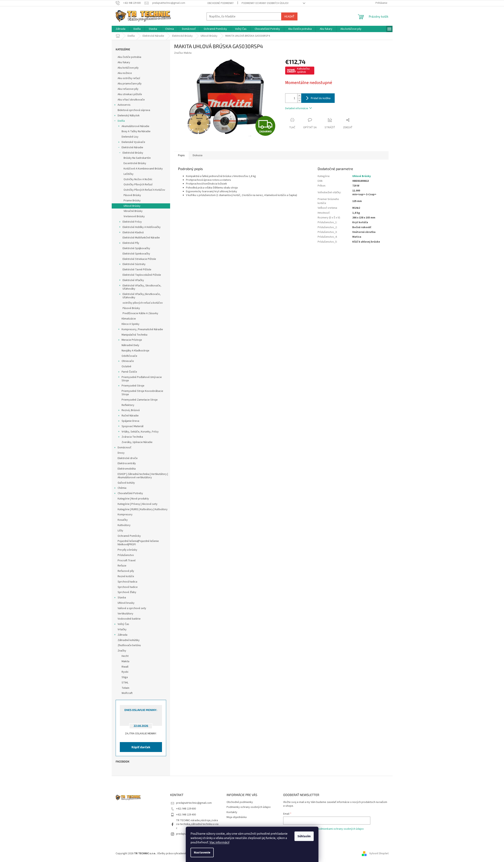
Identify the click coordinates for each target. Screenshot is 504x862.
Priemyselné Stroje (133, 386)
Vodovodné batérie (129, 619)
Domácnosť (124, 448)
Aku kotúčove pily (128, 68)
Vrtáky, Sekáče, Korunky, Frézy (140, 432)
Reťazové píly (126, 571)
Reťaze (122, 566)
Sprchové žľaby (127, 592)
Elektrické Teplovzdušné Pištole (142, 275)
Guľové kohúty (126, 483)
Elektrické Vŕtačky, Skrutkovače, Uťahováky (142, 287)
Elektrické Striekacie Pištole (139, 259)
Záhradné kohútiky (129, 640)
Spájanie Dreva (130, 421)
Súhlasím (304, 836)
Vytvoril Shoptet (379, 853)
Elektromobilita (127, 469)
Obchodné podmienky (220, 3)
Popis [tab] (181, 155)
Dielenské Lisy (130, 137)
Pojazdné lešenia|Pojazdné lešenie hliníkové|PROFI (138, 542)
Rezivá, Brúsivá (131, 410)
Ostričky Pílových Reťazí (138, 185)
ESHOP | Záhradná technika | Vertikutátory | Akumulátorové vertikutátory (143, 475)
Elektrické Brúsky (133, 153)
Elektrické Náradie (132, 147)
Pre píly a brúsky (127, 550)
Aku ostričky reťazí (129, 78)
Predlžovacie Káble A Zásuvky (140, 313)
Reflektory (128, 405)
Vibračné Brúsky (133, 211)
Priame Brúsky (132, 201)
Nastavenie (202, 852)
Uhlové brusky (126, 603)
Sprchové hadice (128, 587)
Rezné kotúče (126, 576)
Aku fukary (124, 62)
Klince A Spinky (130, 324)
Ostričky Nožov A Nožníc (138, 179)
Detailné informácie (296, 108)
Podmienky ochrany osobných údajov (265, 3)
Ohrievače (128, 361)
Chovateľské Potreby (130, 493)
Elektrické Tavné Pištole (137, 270)
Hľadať (289, 16)
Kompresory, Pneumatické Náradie (142, 329)
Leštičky (128, 174)
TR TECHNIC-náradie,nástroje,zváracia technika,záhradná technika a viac (197, 824)
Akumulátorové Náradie (135, 126)
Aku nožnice (125, 73)
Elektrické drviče (128, 458)
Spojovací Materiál (132, 426)
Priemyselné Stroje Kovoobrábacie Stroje (142, 392)
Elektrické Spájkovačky (136, 248)
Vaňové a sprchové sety (132, 608)
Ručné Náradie (130, 416)
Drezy (121, 453)
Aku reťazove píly (128, 89)
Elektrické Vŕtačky (133, 280)
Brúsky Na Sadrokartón (137, 158)
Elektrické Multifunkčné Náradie (141, 238)
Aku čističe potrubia (129, 57)
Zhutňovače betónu (129, 645)
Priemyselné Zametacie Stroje (140, 400)
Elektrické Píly (131, 243)
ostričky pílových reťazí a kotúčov (143, 303)
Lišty (120, 531)
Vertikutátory (125, 614)
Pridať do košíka (321, 98)
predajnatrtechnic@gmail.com (194, 803)
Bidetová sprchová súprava (134, 110)
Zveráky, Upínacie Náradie (137, 442)
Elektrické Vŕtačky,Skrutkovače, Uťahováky (142, 295)
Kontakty (232, 812)
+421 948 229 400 (186, 815)
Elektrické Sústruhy (134, 264)
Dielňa (121, 121)
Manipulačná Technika (134, 335)
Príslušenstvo (126, 555)
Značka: (183, 53)
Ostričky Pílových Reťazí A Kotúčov (144, 190)
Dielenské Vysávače (133, 142)
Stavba (122, 598)
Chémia (122, 488)
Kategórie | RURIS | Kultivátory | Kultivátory (143, 509)
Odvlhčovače (129, 356)
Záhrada (122, 635)
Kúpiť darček (140, 747)
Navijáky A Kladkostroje (135, 351)
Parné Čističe (129, 372)
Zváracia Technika (132, 437)
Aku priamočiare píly (130, 84)
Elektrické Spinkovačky (136, 254)
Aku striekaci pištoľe (130, 94)
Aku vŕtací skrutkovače (131, 100)
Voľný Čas (123, 624)
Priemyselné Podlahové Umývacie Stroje (142, 379)
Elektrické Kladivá (133, 232)
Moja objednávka (237, 817)
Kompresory (125, 515)
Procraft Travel (126, 561)
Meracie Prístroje (132, 340)
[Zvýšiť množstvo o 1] (299, 96)
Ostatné (126, 366)
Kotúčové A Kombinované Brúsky (143, 169)
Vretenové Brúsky (134, 216)
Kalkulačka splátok (303, 70)
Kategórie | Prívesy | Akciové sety (137, 504)
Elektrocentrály (127, 463)
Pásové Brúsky (132, 195)
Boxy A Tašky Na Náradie (136, 131)
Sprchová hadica (127, 582)
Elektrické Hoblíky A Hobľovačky (142, 227)
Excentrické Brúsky (135, 163)
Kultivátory (124, 525)
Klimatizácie (129, 319)
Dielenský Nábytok (129, 116)
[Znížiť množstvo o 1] (299, 100)
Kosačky (123, 520)
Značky (122, 651)
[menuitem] (120, 29)
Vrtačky (122, 629)
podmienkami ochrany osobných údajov (340, 829)
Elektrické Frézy (132, 222)
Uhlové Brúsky (132, 206)
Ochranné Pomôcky (129, 536)
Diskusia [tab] (197, 155)
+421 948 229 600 (186, 809)
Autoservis (124, 105)
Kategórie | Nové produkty (133, 499)
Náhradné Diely (130, 345)
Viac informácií (219, 842)
